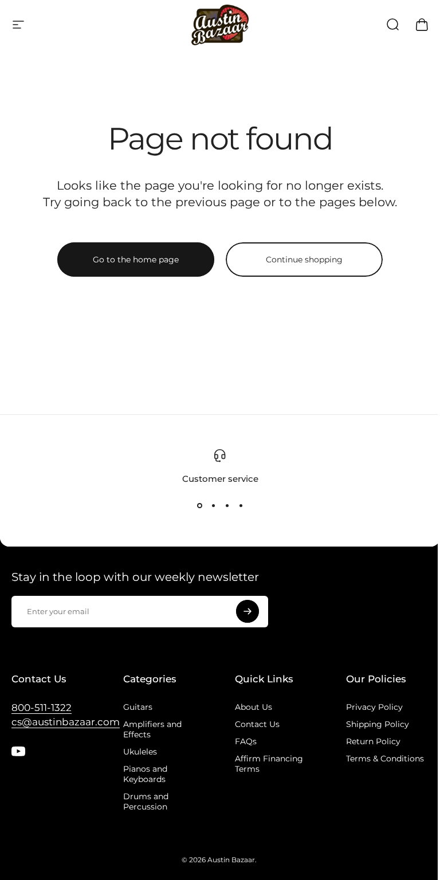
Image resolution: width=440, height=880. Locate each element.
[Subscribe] (247, 611)
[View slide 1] (199, 505)
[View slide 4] (240, 505)
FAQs (246, 741)
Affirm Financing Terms (269, 763)
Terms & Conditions (385, 758)
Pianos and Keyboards (145, 774)
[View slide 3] (227, 505)
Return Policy (373, 741)
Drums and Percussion (145, 801)
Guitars (137, 707)
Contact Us (257, 724)
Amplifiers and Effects (152, 729)
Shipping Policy (377, 724)
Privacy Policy (374, 707)
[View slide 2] (213, 505)
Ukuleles (140, 752)
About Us (253, 707)
